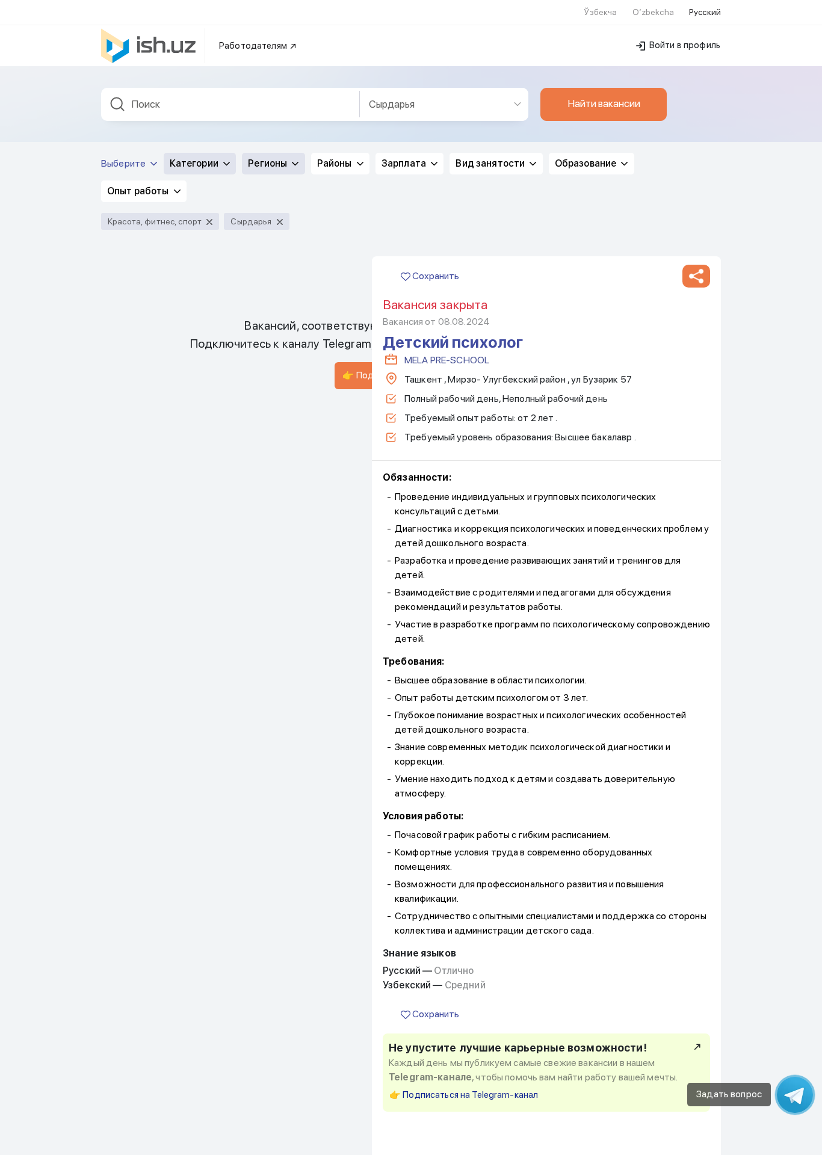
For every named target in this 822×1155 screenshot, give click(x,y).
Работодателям (254, 45)
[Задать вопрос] (795, 1095)
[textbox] (230, 104)
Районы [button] (335, 163)
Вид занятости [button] (491, 163)
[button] (696, 276)
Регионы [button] (268, 163)
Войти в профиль (683, 45)
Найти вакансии (603, 103)
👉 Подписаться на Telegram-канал (463, 1094)
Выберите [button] (124, 163)
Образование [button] (587, 163)
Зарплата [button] (405, 163)
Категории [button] (195, 163)
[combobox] (230, 104)
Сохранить (434, 276)
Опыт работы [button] (139, 191)
